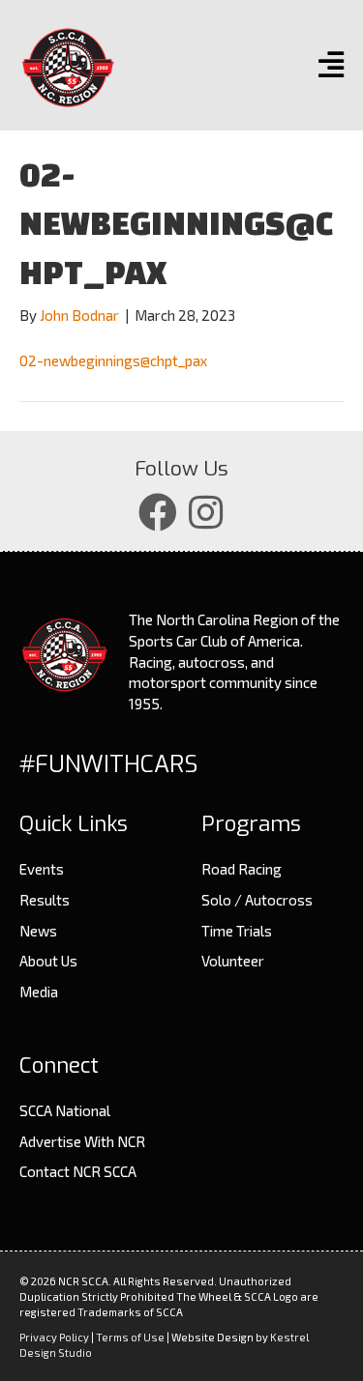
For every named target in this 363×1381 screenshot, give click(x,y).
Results (44, 899)
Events (41, 869)
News (38, 930)
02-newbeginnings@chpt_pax (113, 360)
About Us (48, 960)
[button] (157, 512)
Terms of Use (130, 1337)
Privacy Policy (54, 1337)
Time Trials (236, 930)
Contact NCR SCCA (77, 1171)
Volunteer (232, 960)
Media (38, 991)
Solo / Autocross (257, 899)
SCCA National (64, 1110)
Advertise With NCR (82, 1141)
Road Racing (241, 869)
